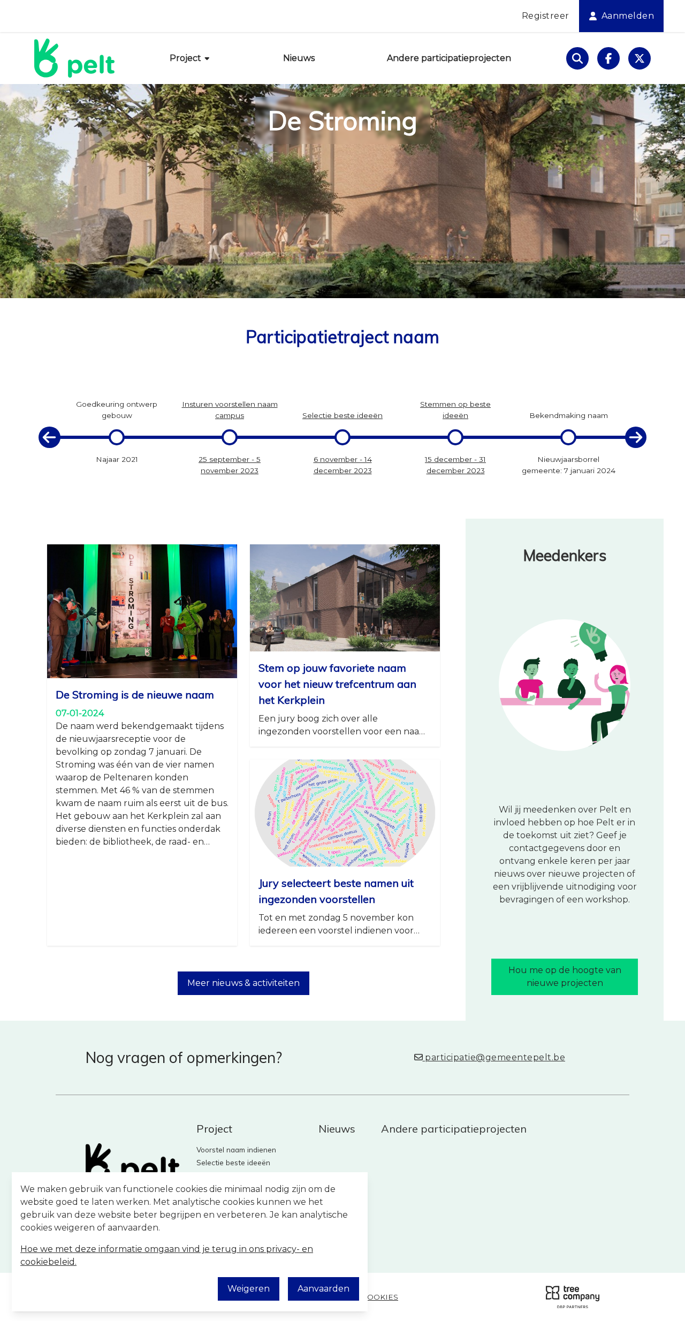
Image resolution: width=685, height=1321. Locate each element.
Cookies (380, 1297)
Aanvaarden (323, 1289)
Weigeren (248, 1289)
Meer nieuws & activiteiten (243, 983)
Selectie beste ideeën (233, 1162)
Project (186, 58)
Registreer (545, 16)
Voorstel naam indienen (236, 1149)
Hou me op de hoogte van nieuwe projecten (564, 976)
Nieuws (299, 58)
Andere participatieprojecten (449, 58)
